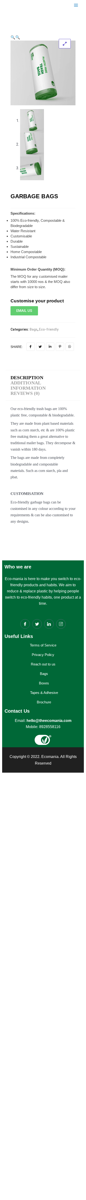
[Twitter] (37, 624)
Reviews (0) (25, 393)
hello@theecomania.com (49, 721)
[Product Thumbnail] (65, 43)
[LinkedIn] (49, 624)
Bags (34, 329)
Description (27, 377)
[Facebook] (25, 624)
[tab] (28, 377)
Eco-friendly (49, 329)
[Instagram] (61, 624)
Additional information (28, 385)
